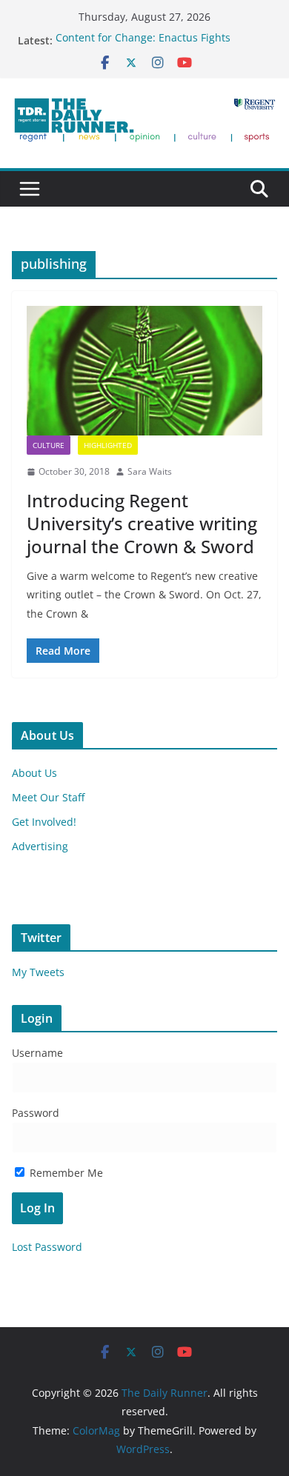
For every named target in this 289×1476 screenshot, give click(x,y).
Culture (48, 445)
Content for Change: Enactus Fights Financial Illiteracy (143, 47)
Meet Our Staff (48, 797)
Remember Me (65, 1173)
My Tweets (38, 972)
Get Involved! (44, 822)
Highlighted (108, 445)
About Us (34, 773)
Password (35, 1113)
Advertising (40, 846)
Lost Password (47, 1247)
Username (37, 1053)
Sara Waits (149, 471)
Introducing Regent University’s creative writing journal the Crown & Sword (142, 523)
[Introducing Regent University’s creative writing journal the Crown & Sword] (144, 371)
